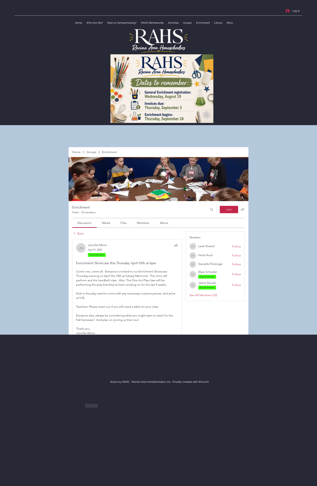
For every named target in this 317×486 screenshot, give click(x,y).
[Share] (176, 245)
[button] (94, 22)
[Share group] (242, 209)
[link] (84, 223)
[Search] (211, 209)
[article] (127, 329)
